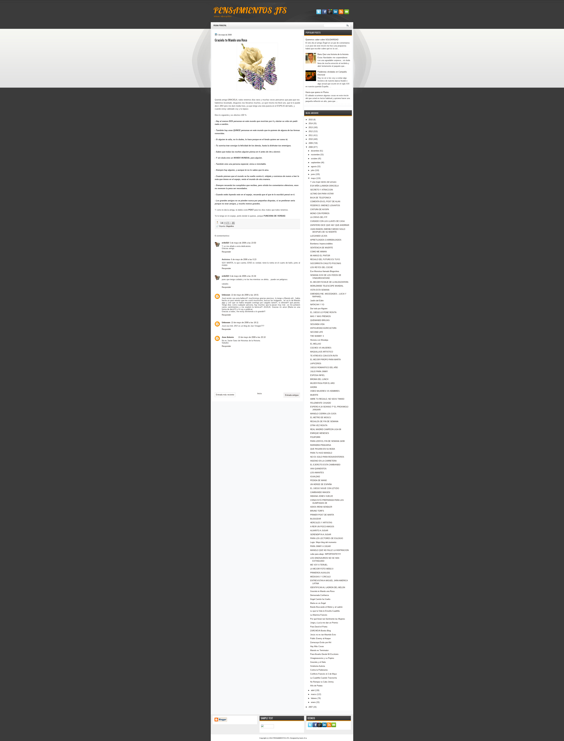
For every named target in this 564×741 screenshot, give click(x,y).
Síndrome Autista (317, 666)
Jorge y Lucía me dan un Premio (324, 623)
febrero (314, 698)
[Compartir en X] (230, 223)
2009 (311, 143)
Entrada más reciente (225, 395)
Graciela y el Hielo (318, 662)
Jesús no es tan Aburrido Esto (323, 635)
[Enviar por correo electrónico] (225, 223)
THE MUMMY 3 (317, 336)
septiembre (315, 162)
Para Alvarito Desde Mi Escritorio (324, 654)
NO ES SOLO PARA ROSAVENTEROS (327, 457)
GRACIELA (232, 100)
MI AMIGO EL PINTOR (320, 255)
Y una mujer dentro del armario (323, 182)
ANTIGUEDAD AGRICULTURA (323, 328)
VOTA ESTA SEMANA (319, 290)
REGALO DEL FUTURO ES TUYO (325, 259)
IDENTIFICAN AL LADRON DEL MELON (327, 587)
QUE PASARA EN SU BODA (322, 449)
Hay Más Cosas (317, 646)
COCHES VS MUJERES (320, 348)
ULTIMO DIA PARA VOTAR (322, 194)
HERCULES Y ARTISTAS (321, 522)
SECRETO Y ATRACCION (321, 190)
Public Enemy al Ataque (320, 638)
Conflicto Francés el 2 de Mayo (323, 674)
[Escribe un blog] (227, 223)
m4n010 (225, 243)
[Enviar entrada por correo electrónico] (221, 222)
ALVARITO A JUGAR (319, 530)
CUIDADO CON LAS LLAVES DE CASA (327, 221)
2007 (311, 707)
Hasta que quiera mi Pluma (317, 92)
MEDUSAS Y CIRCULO (320, 577)
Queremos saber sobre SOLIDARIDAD (322, 40)
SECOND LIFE (316, 332)
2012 (311, 131)
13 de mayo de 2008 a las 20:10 (252, 337)
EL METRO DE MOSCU (320, 417)
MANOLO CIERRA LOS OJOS (323, 414)
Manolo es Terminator (319, 650)
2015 (311, 120)
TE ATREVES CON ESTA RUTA (324, 356)
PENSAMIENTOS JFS (250, 10)
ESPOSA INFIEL (317, 375)
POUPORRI (315, 437)
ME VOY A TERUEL (319, 565)
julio (312, 170)
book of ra (303, 738)
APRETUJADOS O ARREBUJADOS (325, 240)
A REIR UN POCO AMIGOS (322, 526)
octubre (314, 158)
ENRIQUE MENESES (319, 433)
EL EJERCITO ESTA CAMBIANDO (325, 465)
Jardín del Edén (317, 300)
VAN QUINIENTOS (318, 469)
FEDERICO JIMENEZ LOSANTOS (325, 205)
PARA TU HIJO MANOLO (321, 453)
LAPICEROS (315, 363)
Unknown (226, 295)
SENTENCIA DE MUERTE (321, 248)
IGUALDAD (315, 476)
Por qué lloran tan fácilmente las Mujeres (327, 619)
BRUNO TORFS (317, 511)
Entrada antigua (291, 395)
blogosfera (230, 226)
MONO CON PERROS (319, 213)
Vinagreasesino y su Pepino (322, 658)
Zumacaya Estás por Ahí (320, 642)
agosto (314, 166)
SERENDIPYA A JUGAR (320, 534)
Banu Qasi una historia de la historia (333, 54)
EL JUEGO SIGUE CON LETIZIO (324, 488)
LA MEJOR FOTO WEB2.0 (321, 569)
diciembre (315, 151)
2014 (311, 123)
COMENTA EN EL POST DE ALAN (325, 201)
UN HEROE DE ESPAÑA (321, 484)
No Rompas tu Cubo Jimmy (322, 682)
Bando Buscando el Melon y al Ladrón (326, 607)
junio (313, 174)
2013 (311, 127)
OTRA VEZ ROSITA (318, 425)
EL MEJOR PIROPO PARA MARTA (325, 359)
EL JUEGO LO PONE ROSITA (323, 312)
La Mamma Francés (318, 615)
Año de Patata (316, 686)
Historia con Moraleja (319, 340)
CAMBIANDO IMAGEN (320, 492)
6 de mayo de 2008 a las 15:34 (243, 276)
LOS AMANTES (317, 473)
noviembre (315, 154)
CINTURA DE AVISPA (319, 209)
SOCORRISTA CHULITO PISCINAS (325, 263)
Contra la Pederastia (319, 670)
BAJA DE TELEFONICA (320, 198)
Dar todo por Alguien (318, 308)
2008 (311, 147)
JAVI (221, 106)
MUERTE (314, 395)
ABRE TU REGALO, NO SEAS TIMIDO (327, 399)
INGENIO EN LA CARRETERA (323, 461)
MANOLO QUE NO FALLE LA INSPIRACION (329, 550)
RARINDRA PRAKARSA (320, 445)
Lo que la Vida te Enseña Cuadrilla (325, 611)
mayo (313, 178)
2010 (311, 139)
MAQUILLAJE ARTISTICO (321, 352)
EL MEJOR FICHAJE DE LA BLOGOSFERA (329, 282)
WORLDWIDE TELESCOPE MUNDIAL (326, 286)
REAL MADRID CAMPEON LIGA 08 (325, 429)
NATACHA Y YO (317, 304)
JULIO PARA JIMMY (319, 371)
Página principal (219, 25)
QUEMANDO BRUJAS (320, 320)
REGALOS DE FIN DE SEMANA (324, 421)
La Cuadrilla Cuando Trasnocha (323, 678)
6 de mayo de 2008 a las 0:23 (243, 259)
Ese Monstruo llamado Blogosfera (324, 271)
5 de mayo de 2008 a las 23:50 (243, 243)
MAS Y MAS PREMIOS (320, 316)
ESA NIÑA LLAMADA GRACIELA (324, 186)
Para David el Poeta (318, 627)
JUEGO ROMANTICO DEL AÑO (324, 367)
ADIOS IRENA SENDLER (321, 507)
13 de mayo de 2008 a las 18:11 (244, 322)
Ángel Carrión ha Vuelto (320, 599)
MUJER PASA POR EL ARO (322, 383)
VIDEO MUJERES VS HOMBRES (325, 391)
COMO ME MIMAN (318, 252)
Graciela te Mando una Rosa (322, 591)
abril (312, 690)
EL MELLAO (315, 344)
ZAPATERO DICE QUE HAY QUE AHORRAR (329, 225)
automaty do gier (216, 1)
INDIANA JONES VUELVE (321, 496)
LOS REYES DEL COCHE (321, 267)
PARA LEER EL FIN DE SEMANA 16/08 (327, 441)
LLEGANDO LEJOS (318, 236)
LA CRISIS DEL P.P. (319, 217)
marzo (313, 694)
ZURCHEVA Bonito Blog (320, 631)
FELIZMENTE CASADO (320, 403)
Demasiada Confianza (319, 595)
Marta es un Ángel (318, 603)
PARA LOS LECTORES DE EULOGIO (326, 538)
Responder (226, 252)
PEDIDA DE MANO (318, 480)
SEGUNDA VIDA (317, 324)
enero (313, 702)
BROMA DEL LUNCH (319, 379)
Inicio (259, 393)
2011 (311, 135)
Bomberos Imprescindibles (321, 244)
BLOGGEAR (315, 519)
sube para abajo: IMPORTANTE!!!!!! (325, 554)
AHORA (313, 387)
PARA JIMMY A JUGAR (320, 546)
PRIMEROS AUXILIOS (320, 573)
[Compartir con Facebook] (233, 223)
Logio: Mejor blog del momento (323, 542)
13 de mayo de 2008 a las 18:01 (244, 295)
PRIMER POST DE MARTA (322, 515)
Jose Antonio (228, 337)
